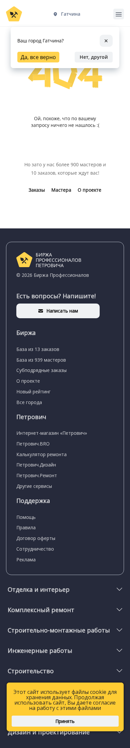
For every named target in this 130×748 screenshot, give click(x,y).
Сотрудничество (35, 549)
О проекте (89, 190)
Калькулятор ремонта (41, 454)
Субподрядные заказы (41, 370)
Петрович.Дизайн (36, 464)
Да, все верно (38, 57)
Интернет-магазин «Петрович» (51, 433)
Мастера (61, 190)
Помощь (26, 517)
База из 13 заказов (37, 349)
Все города (29, 402)
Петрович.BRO (33, 443)
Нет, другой (94, 57)
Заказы (37, 190)
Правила (26, 527)
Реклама (26, 559)
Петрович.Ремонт (36, 475)
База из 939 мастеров (41, 360)
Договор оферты (35, 538)
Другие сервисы (34, 486)
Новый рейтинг (33, 391)
